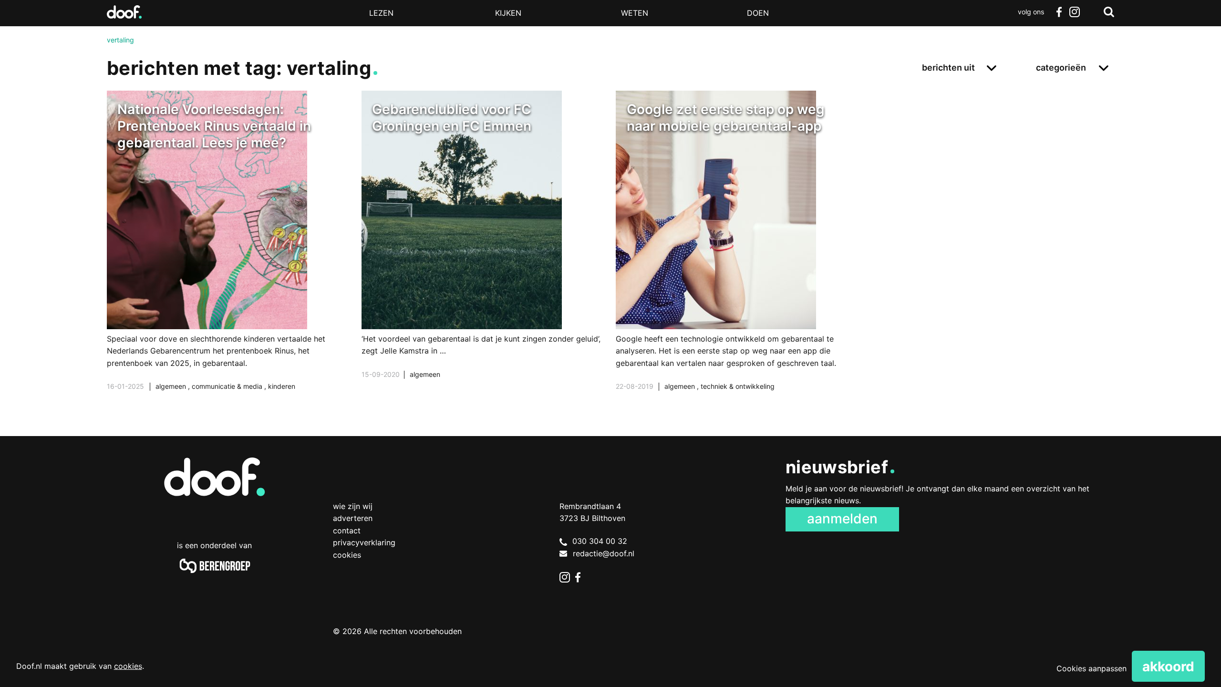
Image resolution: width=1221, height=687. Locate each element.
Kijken (508, 13)
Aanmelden (842, 518)
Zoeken (1109, 12)
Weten (634, 13)
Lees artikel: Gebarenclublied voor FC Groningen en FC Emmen (483, 247)
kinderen (281, 386)
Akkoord (1168, 666)
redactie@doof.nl (603, 553)
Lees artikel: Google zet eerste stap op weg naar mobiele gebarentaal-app (737, 253)
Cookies (347, 555)
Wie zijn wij (353, 506)
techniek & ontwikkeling (738, 386)
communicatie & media (228, 386)
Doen (758, 13)
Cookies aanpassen (1091, 668)
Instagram (1074, 12)
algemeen (171, 386)
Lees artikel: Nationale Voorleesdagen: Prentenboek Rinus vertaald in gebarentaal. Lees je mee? (229, 253)
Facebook (1059, 12)
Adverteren (353, 518)
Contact (347, 530)
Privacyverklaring (364, 542)
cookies (128, 666)
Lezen (381, 13)
